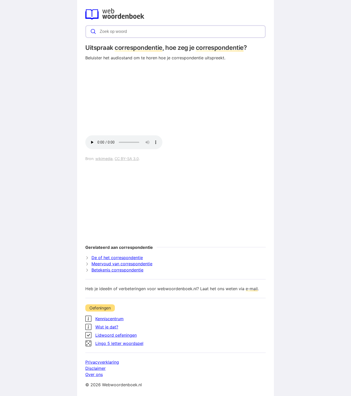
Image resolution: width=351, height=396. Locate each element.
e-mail (252, 288)
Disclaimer (95, 368)
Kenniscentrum (109, 318)
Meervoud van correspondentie (121, 263)
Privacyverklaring (102, 362)
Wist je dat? (106, 326)
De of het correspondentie (117, 257)
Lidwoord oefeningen (116, 335)
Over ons (94, 374)
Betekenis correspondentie (117, 269)
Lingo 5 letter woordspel (119, 343)
